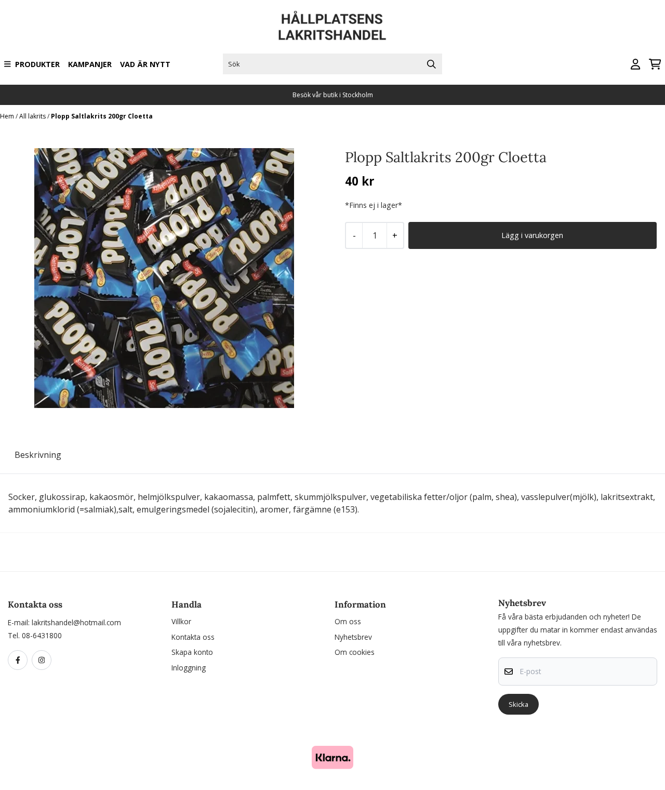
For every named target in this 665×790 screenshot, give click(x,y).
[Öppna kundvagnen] (655, 64)
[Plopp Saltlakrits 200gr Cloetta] (164, 278)
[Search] (431, 64)
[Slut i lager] (532, 235)
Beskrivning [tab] (38, 454)
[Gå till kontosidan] (635, 64)
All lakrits (33, 116)
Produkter (37, 64)
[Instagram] (44, 660)
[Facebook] (20, 660)
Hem (8, 116)
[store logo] (332, 25)
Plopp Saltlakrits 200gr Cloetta (102, 116)
